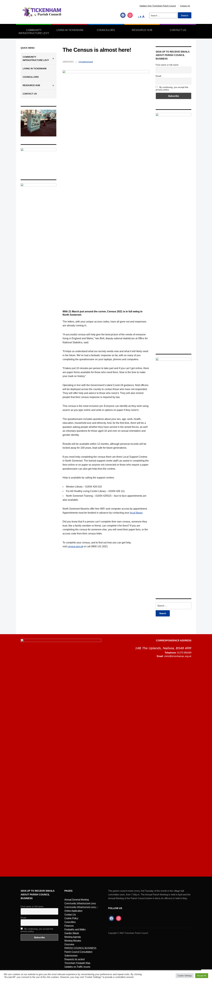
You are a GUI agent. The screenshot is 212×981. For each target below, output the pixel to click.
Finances (69, 925)
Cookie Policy (71, 918)
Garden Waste (71, 933)
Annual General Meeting (76, 899)
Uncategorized (86, 61)
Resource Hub (142, 30)
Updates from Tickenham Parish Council (158, 6)
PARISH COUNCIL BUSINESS (80, 948)
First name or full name (167, 65)
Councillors (106, 30)
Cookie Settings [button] (185, 975)
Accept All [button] (201, 975)
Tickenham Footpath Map (77, 963)
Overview (69, 944)
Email (158, 76)
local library (136, 512)
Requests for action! (74, 959)
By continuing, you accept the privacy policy (172, 88)
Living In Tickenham (69, 30)
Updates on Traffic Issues (77, 966)
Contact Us (185, 6)
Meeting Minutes (72, 940)
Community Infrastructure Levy (34, 31)
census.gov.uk (75, 546)
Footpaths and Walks (75, 929)
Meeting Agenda (72, 936)
